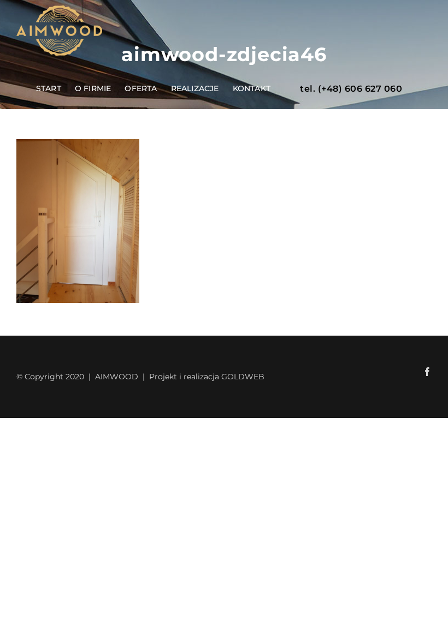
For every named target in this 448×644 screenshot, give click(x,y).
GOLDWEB (242, 376)
